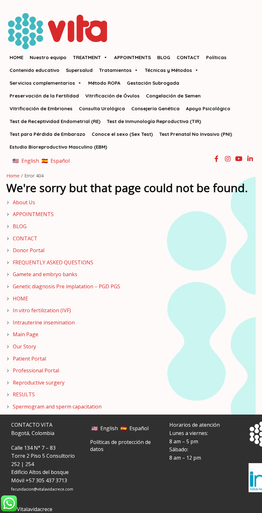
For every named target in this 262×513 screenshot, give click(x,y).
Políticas (216, 57)
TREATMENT (87, 57)
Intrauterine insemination (44, 322)
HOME (16, 57)
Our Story (24, 346)
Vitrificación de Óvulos (112, 96)
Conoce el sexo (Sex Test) (122, 134)
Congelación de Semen (173, 96)
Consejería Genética (155, 108)
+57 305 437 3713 (46, 480)
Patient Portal (29, 358)
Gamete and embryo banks (45, 274)
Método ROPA (104, 83)
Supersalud (79, 70)
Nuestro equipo (48, 57)
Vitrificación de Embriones (41, 108)
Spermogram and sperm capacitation (57, 406)
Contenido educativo (34, 70)
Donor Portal (28, 250)
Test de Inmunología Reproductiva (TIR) (154, 121)
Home (12, 176)
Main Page (25, 334)
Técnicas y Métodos (168, 70)
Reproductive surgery (39, 382)
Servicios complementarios (42, 83)
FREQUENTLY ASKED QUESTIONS (53, 262)
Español (60, 160)
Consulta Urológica (102, 108)
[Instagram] (228, 158)
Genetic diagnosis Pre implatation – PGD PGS (66, 286)
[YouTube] (239, 158)
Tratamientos (115, 70)
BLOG (163, 57)
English (30, 160)
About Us (24, 202)
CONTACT (188, 57)
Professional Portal (36, 370)
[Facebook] (216, 158)
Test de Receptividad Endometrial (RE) (55, 121)
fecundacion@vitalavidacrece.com (42, 489)
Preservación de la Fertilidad (44, 96)
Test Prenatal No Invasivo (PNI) (195, 134)
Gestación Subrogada (153, 83)
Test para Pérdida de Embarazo (47, 134)
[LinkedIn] (250, 158)
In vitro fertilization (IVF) (42, 310)
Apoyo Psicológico (208, 108)
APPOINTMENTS (132, 57)
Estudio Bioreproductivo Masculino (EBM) (58, 147)
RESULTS (24, 394)
